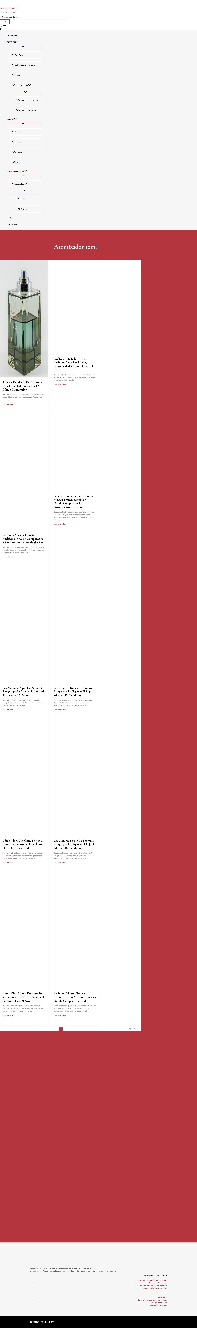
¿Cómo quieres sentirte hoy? (155, 1288)
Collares (18, 142)
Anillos (17, 132)
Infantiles (23, 209)
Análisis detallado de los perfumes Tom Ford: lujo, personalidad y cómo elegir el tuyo (73, 364)
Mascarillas (19, 184)
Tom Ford (19, 55)
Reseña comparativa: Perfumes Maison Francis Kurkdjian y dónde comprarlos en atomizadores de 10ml (73, 501)
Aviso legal (162, 1297)
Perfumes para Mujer (28, 110)
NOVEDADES (12, 35)
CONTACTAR (12, 225)
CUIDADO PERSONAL (15, 171)
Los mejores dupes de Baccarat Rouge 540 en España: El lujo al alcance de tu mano (23, 691)
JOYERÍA (10, 119)
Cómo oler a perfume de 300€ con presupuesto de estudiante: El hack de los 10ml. (22, 844)
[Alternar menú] (23, 47)
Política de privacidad (157, 1305)
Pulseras (18, 152)
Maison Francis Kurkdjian (25, 65)
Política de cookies (159, 1303)
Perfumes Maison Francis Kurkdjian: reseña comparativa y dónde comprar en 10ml (75, 997)
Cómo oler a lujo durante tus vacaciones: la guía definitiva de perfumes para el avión (23, 997)
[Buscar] (5, 21)
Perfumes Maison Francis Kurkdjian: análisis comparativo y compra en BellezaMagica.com (23, 538)
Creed (17, 75)
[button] (17, 42)
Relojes (18, 162)
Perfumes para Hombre (29, 100)
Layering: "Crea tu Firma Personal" (152, 1280)
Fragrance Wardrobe (158, 1283)
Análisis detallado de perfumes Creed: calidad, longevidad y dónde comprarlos (22, 385)
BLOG (9, 218)
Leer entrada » (8, 404)
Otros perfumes (21, 85)
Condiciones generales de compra (152, 1300)
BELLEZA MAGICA (8, 8)
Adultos (22, 199)
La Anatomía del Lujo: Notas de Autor (151, 1285)
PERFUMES (11, 42)
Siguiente (133, 1029)
